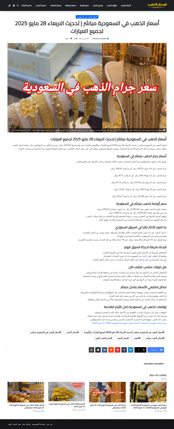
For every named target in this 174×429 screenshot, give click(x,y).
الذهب (145, 256)
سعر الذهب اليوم (103, 338)
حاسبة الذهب (40, 5)
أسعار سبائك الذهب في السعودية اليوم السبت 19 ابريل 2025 (67, 405)
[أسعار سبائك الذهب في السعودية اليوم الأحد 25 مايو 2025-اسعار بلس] (25, 392)
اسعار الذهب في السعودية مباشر (45, 332)
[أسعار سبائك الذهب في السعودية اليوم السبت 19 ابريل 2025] (66, 391)
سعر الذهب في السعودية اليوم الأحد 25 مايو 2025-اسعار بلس (108, 406)
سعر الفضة (84, 5)
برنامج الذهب (98, 5)
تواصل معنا (26, 424)
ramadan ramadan (99, 39)
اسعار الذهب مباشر (154, 338)
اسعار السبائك (70, 5)
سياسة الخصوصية (38, 424)
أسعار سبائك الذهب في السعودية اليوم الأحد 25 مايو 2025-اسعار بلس (26, 406)
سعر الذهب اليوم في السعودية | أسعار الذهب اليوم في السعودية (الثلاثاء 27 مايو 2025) (129, 323)
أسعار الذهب (126, 5)
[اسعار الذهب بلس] (157, 5)
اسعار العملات (55, 5)
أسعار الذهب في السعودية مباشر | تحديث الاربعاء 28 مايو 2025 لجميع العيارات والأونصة (123, 332)
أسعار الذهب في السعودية (87, 17)
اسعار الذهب (71, 332)
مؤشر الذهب (112, 5)
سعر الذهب (122, 338)
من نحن (49, 424)
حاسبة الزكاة (27, 5)
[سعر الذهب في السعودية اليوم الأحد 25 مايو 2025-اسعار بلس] (107, 392)
